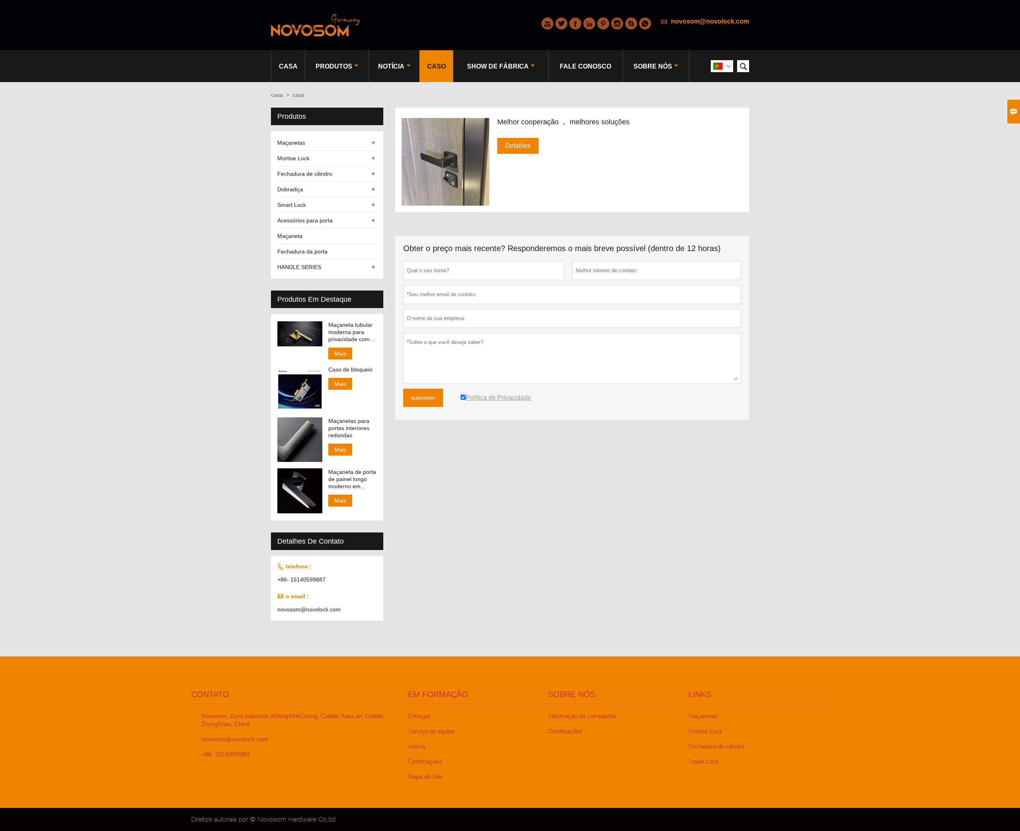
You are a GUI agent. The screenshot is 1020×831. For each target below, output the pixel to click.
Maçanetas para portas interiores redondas (348, 428)
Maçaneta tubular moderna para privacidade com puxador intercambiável (350, 332)
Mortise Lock (293, 158)
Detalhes (518, 145)
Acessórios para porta (305, 220)
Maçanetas (291, 142)
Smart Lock (291, 205)
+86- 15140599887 (301, 579)
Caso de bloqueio (350, 369)
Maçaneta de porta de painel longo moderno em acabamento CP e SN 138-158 (352, 479)
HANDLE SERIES (299, 267)
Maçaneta (289, 236)
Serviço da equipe (431, 731)
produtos (334, 66)
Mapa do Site (425, 776)
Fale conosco (585, 66)
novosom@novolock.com (710, 21)
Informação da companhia (582, 716)
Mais (340, 353)
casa (288, 66)
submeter (423, 398)
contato (210, 694)
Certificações (425, 761)
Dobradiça (290, 189)
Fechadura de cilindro (304, 174)
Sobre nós (653, 66)
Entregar (419, 716)
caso (436, 66)
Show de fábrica (498, 66)
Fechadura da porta (302, 251)
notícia (391, 66)
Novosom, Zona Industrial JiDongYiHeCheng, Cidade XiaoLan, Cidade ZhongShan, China (292, 720)
